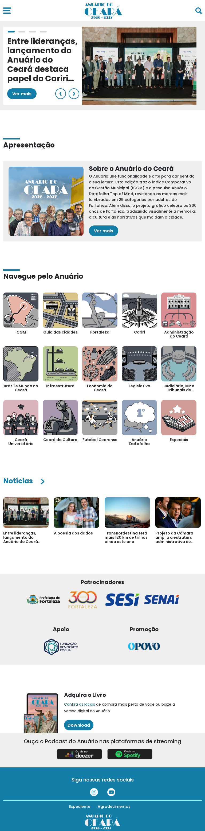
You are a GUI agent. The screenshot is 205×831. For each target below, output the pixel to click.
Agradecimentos (114, 806)
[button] (11, 32)
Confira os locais (79, 704)
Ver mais (21, 94)
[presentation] (60, 93)
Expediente (79, 806)
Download (79, 725)
